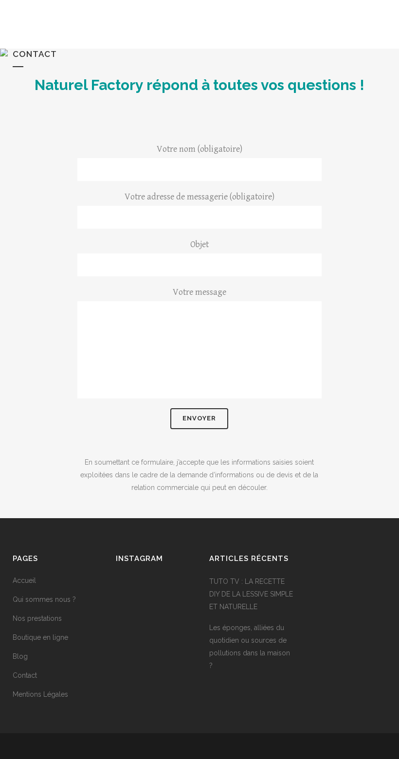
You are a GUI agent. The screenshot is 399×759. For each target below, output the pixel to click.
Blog (20, 656)
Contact (25, 675)
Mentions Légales (40, 694)
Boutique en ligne (40, 637)
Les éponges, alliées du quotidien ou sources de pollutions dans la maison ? (249, 646)
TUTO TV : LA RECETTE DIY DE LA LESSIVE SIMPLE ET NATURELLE (251, 594)
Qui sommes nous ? (44, 599)
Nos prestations (37, 618)
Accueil (24, 580)
